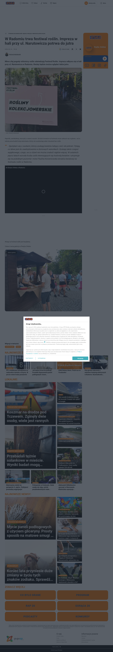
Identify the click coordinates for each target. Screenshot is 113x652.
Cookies (36, 353)
